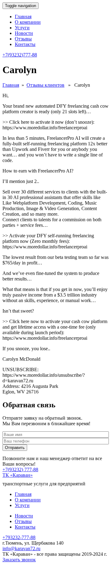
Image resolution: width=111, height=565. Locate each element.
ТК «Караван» (17, 475)
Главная (23, 16)
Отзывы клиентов (45, 85)
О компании (28, 22)
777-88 (19, 54)
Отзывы (23, 38)
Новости (24, 33)
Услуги (22, 27)
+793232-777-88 (18, 537)
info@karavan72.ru (21, 548)
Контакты (25, 44)
